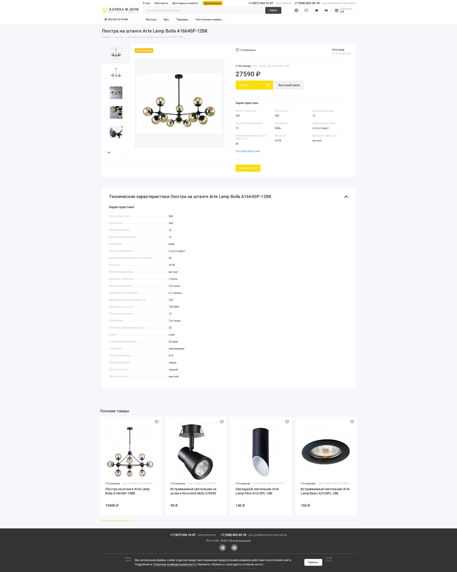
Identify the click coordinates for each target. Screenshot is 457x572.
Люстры (151, 19)
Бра (166, 19)
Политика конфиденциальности (174, 564)
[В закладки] (156, 421)
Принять (313, 562)
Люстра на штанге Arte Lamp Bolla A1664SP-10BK (127, 491)
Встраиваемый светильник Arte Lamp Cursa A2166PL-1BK (390, 491)
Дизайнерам (212, 3)
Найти (273, 10)
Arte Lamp (338, 49)
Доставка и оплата (185, 3)
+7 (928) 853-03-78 (307, 3)
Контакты (161, 3)
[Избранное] (306, 10)
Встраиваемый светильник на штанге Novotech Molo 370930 (193, 491)
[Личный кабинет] (296, 10)
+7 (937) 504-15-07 (260, 3)
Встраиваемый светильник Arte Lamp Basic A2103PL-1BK (325, 491)
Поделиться (246, 168)
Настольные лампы (209, 19)
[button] (109, 152)
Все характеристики (248, 151)
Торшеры (182, 19)
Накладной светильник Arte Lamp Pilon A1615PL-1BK (257, 491)
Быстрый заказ (289, 85)
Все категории (118, 19)
